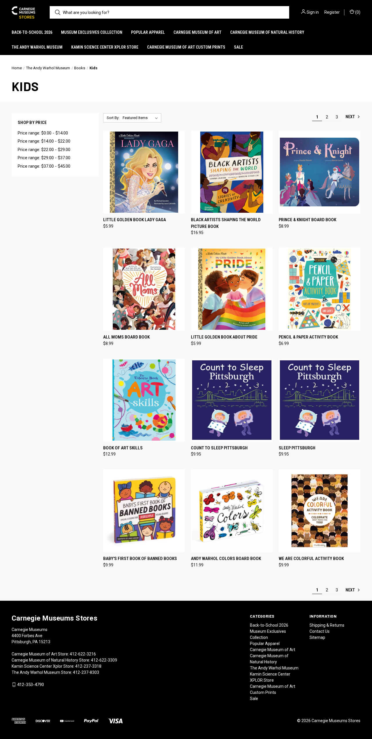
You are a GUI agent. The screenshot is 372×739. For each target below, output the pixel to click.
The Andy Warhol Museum (37, 47)
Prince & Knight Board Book (307, 219)
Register (332, 12)
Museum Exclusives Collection (91, 32)
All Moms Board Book (126, 337)
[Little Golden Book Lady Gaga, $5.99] (144, 172)
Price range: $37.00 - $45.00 (44, 166)
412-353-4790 (30, 684)
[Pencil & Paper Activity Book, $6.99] (319, 289)
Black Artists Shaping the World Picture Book (226, 223)
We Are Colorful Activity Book (311, 558)
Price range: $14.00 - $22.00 (44, 141)
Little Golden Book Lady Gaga (134, 219)
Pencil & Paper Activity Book (308, 337)
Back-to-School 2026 (32, 32)
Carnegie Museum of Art (197, 32)
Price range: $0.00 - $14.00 (43, 133)
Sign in (313, 12)
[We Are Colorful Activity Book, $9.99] (319, 510)
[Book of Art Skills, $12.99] (144, 400)
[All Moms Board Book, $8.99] (144, 289)
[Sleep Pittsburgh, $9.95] (319, 400)
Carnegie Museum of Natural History (267, 32)
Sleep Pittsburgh (297, 448)
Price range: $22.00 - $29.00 (44, 149)
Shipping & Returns (327, 625)
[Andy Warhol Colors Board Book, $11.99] (231, 510)
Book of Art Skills (123, 448)
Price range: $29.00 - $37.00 (44, 157)
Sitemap (317, 637)
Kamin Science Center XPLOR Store (104, 47)
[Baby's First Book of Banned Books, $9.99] (144, 510)
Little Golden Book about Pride (224, 337)
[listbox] (141, 118)
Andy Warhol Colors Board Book (226, 558)
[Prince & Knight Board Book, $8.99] (319, 172)
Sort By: (113, 118)
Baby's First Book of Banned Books (140, 558)
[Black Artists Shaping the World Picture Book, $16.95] (231, 172)
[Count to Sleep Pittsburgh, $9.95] (231, 400)
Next (351, 116)
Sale (238, 47)
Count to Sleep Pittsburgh (219, 448)
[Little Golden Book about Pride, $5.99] (231, 289)
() (357, 12)
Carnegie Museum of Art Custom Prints (186, 47)
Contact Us (320, 631)
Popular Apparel (148, 32)
